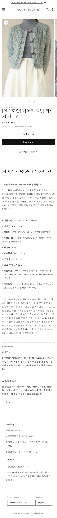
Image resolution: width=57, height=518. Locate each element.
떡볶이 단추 (44, 238)
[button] (3, 10)
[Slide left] (22, 102)
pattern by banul (24, 513)
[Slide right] (35, 102)
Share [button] (7, 402)
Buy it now (28, 142)
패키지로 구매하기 (28, 152)
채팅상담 (10, 466)
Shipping (14, 126)
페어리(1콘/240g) (23, 238)
